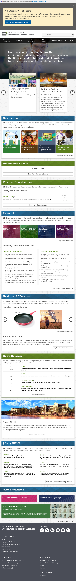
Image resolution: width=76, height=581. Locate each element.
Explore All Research (66, 241)
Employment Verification (8, 542)
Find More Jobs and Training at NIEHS (59, 482)
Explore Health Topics (65, 332)
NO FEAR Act (44, 565)
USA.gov (42, 568)
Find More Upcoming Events (38, 174)
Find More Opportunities (38, 205)
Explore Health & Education (63, 348)
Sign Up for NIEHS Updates (9, 551)
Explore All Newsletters (65, 156)
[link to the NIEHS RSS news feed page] (68, 530)
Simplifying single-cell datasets (14, 268)
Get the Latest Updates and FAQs (17, 22)
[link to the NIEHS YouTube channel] (63, 530)
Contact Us (4, 539)
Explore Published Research (63, 288)
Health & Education (6, 40)
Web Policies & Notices (8, 565)
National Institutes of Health (48, 563)
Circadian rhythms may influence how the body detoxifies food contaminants (55, 255)
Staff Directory (5, 547)
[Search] (73, 35)
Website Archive (6, 568)
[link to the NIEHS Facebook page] (42, 530)
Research (19, 40)
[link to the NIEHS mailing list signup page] (58, 530)
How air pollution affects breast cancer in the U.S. (19, 282)
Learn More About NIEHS (38, 435)
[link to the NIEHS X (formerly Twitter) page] (47, 530)
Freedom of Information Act (9, 544)
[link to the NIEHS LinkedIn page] (52, 530)
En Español (43, 575)
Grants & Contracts (31, 40)
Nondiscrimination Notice (9, 563)
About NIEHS (69, 40)
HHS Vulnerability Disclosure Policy (11, 560)
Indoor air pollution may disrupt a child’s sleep (54, 270)
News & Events (57, 40)
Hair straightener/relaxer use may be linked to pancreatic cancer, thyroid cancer (18, 277)
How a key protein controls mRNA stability (17, 262)
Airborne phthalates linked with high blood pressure (20, 280)
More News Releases (38, 395)
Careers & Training (44, 40)
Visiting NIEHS (5, 549)
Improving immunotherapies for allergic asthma (19, 274)
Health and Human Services (48, 560)
